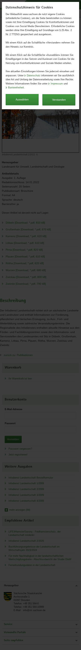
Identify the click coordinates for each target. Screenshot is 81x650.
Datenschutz (33, 75)
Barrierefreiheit (16, 87)
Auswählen (22, 99)
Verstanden (59, 99)
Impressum (57, 83)
